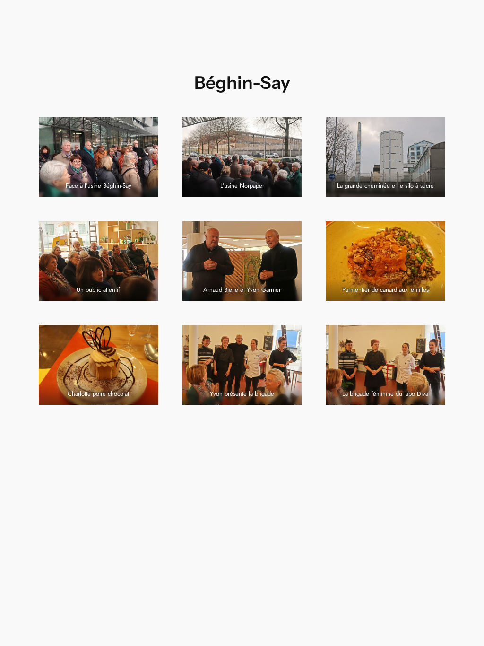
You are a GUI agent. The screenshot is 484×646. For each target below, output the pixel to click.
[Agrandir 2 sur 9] (289, 129)
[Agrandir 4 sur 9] (146, 233)
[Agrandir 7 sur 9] (146, 337)
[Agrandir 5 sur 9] (289, 233)
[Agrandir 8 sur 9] (289, 337)
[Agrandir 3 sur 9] (433, 129)
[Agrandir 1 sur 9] (146, 129)
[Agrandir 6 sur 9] (433, 233)
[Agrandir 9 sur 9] (433, 337)
